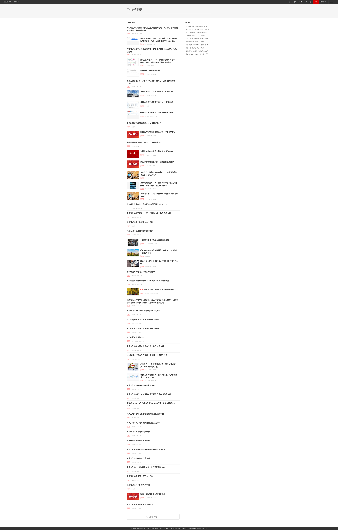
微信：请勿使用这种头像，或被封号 (196, 48)
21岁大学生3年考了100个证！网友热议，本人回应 (198, 32)
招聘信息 (168, 528)
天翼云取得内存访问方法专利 (138, 432)
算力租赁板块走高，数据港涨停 (152, 494)
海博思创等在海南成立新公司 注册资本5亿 (156, 102)
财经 (129, 208)
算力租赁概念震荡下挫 (135, 337)
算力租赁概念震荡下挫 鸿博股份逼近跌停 (143, 320)
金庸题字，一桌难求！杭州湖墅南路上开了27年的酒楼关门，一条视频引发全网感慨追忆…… (198, 51)
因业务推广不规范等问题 (150, 70)
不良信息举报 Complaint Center (188, 528)
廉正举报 (199, 528)
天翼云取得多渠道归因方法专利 (139, 441)
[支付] (306, 2)
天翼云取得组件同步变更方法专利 (140, 476)
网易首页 (6, 2)
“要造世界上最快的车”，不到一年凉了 (196, 35)
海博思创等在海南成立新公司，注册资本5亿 (157, 92)
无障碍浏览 (16, 2)
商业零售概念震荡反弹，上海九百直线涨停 (157, 162)
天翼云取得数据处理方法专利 (138, 485)
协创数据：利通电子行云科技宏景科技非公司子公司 (147, 355)
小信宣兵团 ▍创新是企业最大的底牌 (154, 240)
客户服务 (173, 528)
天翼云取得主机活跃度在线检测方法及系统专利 (145, 414)
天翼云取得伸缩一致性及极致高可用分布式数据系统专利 (149, 394)
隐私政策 (178, 528)
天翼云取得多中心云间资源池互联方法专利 (143, 311)
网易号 (128, 33)
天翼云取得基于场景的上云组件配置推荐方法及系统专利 (149, 213)
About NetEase (150, 528)
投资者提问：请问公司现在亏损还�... (141, 272)
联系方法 (162, 528)
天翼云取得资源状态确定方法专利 (140, 231)
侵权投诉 (204, 528)
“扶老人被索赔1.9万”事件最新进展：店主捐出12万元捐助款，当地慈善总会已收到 (198, 26)
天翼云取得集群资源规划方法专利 (140, 504)
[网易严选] (301, 2)
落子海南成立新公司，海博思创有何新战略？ (158, 113)
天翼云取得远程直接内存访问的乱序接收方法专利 (146, 449)
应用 (10, 2)
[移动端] (289, 2)
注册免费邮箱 (323, 2)
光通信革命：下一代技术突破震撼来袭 (159, 289)
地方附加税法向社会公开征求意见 (195, 41)
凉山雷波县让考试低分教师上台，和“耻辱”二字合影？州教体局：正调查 (198, 29)
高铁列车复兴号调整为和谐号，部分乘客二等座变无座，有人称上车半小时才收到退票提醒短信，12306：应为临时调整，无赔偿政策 (198, 54)
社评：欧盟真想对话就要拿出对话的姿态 (197, 38)
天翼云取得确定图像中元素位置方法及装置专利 (145, 346)
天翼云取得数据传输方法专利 (138, 458)
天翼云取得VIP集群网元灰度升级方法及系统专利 (146, 467)
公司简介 (157, 528)
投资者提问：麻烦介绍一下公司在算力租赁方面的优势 (148, 281)
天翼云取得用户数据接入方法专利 (140, 222)
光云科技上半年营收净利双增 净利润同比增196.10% (147, 204)
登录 (316, 2)
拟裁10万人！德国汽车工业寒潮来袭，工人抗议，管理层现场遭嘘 (198, 45)
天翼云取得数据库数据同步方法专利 (141, 385)
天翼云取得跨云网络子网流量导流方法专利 (143, 423)
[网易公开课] (295, 2)
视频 (142, 293)
